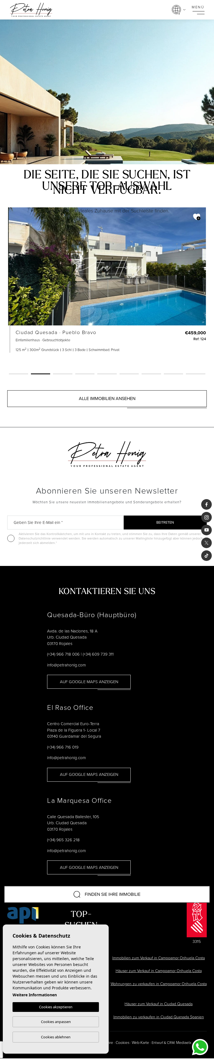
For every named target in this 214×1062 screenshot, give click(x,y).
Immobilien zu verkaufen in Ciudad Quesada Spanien (158, 1017)
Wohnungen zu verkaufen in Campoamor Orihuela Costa (159, 984)
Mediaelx (183, 1043)
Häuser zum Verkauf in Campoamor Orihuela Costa (159, 971)
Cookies (122, 1043)
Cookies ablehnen (55, 1036)
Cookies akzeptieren (55, 1006)
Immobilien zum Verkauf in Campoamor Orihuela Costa (158, 958)
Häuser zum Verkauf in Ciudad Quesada (159, 1004)
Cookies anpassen (56, 1021)
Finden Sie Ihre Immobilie (112, 894)
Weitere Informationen (35, 994)
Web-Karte (140, 1043)
